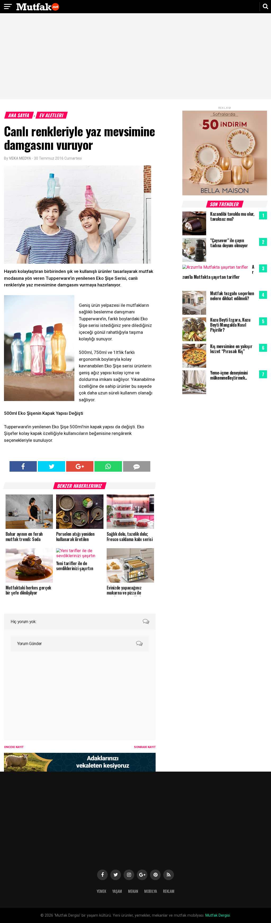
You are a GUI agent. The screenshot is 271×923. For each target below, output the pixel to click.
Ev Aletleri (51, 115)
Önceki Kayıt (14, 747)
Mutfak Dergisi (217, 915)
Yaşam (117, 891)
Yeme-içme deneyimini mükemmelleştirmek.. (229, 375)
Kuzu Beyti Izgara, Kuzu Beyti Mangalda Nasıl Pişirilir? (230, 325)
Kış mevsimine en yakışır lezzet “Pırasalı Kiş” (231, 348)
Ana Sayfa (19, 115)
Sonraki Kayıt (145, 747)
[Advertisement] (135, 57)
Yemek (101, 891)
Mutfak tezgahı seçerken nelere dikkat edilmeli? (232, 295)
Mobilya (150, 891)
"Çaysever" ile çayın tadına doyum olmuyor (229, 243)
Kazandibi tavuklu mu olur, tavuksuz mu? (232, 216)
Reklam (168, 891)
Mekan (133, 891)
